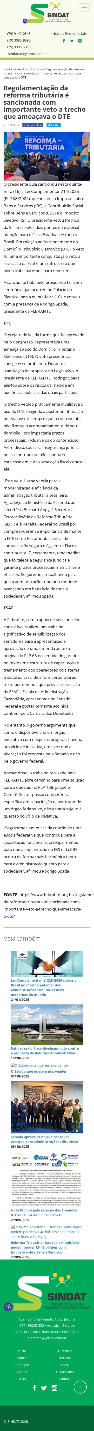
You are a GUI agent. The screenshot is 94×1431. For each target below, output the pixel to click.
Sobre (22, 1358)
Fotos (65, 1365)
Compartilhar (33, 125)
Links (22, 1378)
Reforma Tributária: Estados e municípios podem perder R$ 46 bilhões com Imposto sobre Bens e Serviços (45, 1247)
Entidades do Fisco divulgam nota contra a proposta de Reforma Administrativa (45, 1050)
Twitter (55, 125)
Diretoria (65, 1351)
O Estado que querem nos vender (39, 1071)
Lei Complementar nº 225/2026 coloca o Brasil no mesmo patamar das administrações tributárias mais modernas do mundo (44, 987)
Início (26, 69)
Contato (65, 1378)
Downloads (65, 1372)
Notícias (38, 69)
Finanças (22, 1365)
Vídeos (21, 1372)
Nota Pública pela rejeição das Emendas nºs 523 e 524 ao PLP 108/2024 (44, 1212)
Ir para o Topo (80, 1387)
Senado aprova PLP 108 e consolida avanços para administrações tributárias (44, 1139)
